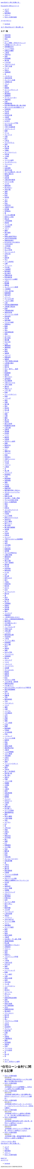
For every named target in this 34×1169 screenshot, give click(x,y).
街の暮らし (8, 808)
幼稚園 (7, 486)
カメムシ (8, 799)
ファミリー (8, 265)
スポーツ (8, 465)
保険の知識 (8, 746)
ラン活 (7, 984)
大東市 (7, 789)
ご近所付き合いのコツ (12, 617)
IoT (6, 824)
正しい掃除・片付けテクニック (15, 43)
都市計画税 (8, 935)
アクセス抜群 (9, 322)
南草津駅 (8, 320)
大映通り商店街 (10, 306)
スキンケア (8, 660)
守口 (6, 259)
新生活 (7, 219)
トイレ (7, 435)
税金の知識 (8, 1003)
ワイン (7, 923)
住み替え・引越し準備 (12, 498)
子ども (7, 996)
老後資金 (8, 99)
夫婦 (6, 234)
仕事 (6, 263)
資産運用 (8, 925)
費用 (6, 230)
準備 (6, 830)
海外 (6, 349)
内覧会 (7, 535)
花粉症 (7, 1036)
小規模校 (8, 289)
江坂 (6, 302)
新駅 (6, 414)
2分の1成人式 (9, 919)
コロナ (7, 1023)
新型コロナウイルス (11, 517)
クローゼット (9, 703)
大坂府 (7, 117)
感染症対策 (8, 312)
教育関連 (8, 478)
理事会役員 (8, 275)
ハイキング (8, 736)
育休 (6, 953)
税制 (6, 334)
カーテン (8, 547)
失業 (6, 136)
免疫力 (7, 777)
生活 (6, 590)
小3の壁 (7, 909)
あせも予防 (8, 652)
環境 (6, 328)
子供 (6, 701)
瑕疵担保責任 (9, 240)
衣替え (7, 832)
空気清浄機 (8, 861)
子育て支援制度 (10, 127)
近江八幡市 (8, 521)
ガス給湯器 (8, 732)
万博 (6, 476)
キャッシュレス (10, 252)
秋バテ (7, 601)
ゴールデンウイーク (11, 510)
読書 (6, 1032)
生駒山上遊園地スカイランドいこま (17, 880)
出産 (6, 101)
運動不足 (8, 451)
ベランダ (8, 398)
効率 (6, 900)
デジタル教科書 (10, 215)
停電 (6, 1046)
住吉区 (7, 533)
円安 (6, 734)
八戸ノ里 (8, 390)
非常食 (7, 154)
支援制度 (8, 72)
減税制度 (8, 347)
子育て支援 (8, 66)
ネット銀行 (8, 974)
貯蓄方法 (8, 898)
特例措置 (8, 642)
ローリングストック (11, 90)
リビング (8, 355)
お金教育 (8, 269)
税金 (6, 742)
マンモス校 (8, 225)
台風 (6, 976)
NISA (6, 1007)
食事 (6, 841)
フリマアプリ (9, 666)
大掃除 (7, 785)
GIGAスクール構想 (11, 279)
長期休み (8, 324)
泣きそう (8, 894)
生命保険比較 (9, 332)
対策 (6, 931)
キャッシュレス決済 (11, 314)
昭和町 (7, 797)
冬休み (7, 968)
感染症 (7, 648)
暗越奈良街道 (9, 1009)
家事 (6, 726)
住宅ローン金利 (10, 441)
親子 (6, 580)
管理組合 (8, 211)
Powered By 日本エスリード (10, 6)
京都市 (7, 494)
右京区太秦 (8, 115)
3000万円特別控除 (11, 238)
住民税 (7, 439)
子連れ (7, 582)
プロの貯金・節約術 (11, 681)
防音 (6, 853)
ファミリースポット (11, 763)
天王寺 (7, 92)
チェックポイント (11, 394)
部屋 (6, 455)
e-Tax (6, 343)
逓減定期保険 (9, 941)
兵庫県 (7, 872)
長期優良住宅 (9, 47)
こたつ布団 (8, 723)
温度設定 (8, 886)
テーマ (7, 68)
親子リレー (8, 523)
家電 (6, 791)
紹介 (6, 138)
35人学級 (8, 847)
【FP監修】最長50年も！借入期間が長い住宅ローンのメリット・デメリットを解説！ (18, 1096)
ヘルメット (8, 664)
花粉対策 (8, 35)
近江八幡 (8, 644)
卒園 (6, 779)
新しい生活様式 (10, 771)
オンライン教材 (10, 902)
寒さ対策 (8, 338)
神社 (6, 406)
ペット (7, 412)
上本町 (7, 156)
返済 (6, 597)
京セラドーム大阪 (11, 878)
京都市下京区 (9, 207)
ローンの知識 (9, 810)
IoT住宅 (7, 121)
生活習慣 (8, 1042)
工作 (6, 715)
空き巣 (7, 318)
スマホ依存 (8, 1050)
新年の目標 (8, 978)
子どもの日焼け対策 (11, 500)
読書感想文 (8, 1038)
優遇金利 (8, 345)
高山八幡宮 (8, 816)
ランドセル (8, 1048)
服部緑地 (8, 557)
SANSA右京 (9, 244)
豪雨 (6, 1040)
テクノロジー (9, 1013)
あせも (7, 588)
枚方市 (7, 1015)
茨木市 (7, 1001)
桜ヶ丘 (7, 1054)
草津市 (7, 422)
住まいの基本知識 (11, 17)
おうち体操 (8, 515)
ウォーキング (9, 911)
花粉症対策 (8, 78)
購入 (6, 839)
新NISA (7, 990)
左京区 (7, 882)
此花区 (7, 433)
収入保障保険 (9, 1005)
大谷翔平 (8, 226)
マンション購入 (10, 640)
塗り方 (7, 693)
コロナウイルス (10, 64)
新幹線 (7, 375)
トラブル (8, 711)
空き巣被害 (8, 380)
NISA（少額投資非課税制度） (15, 619)
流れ (6, 330)
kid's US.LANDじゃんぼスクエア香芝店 (18, 687)
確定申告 (8, 621)
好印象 (7, 209)
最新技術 (8, 185)
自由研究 (8, 1027)
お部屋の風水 (9, 363)
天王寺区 (8, 982)
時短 (6, 855)
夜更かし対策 (9, 217)
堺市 (6, 201)
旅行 (6, 256)
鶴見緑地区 (8, 699)
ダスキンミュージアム (12, 492)
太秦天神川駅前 (10, 180)
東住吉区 (8, 806)
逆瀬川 (7, 605)
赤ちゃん (8, 994)
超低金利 (8, 316)
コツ (6, 199)
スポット (8, 15)
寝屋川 (7, 447)
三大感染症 (8, 713)
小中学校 (8, 119)
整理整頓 (8, 896)
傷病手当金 (8, 170)
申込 (6, 203)
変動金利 (8, 357)
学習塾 (7, 176)
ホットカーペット (11, 152)
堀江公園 (8, 560)
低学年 (7, 1025)
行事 (6, 416)
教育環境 (8, 13)
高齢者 (7, 695)
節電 (6, 980)
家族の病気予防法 (11, 236)
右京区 (7, 558)
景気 (6, 193)
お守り (7, 281)
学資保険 (8, 37)
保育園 (7, 551)
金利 (6, 543)
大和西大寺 (8, 82)
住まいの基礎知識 (11, 502)
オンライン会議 (10, 80)
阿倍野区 (8, 474)
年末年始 (8, 568)
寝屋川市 (8, 512)
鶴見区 (7, 437)
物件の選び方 (9, 174)
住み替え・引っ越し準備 (13, 939)
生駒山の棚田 (9, 50)
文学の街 (8, 254)
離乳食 (7, 851)
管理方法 (8, 205)
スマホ (7, 183)
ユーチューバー (10, 591)
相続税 (7, 609)
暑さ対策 (8, 525)
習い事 (7, 146)
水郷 (6, 709)
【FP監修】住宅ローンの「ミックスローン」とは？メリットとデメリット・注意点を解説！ (19, 1106)
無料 (6, 966)
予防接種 (8, 756)
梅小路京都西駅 (10, 527)
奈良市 (7, 113)
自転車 (7, 599)
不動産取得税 (9, 310)
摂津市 (7, 223)
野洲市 (7, 672)
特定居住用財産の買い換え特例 (15, 105)
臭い (6, 1019)
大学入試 (8, 828)
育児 (6, 646)
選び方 (7, 420)
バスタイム (8, 76)
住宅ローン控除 (10, 679)
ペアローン (8, 917)
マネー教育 (8, 754)
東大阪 (7, 60)
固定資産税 (8, 870)
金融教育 (8, 95)
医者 (6, 308)
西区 (6, 814)
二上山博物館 (9, 752)
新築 (6, 396)
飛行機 (7, 340)
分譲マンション (10, 459)
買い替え (8, 775)
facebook (7, 24)
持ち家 (7, 576)
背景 (6, 144)
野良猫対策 (8, 277)
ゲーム (7, 133)
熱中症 (7, 866)
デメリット (8, 1029)
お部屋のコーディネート (13, 45)
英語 (6, 717)
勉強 (6, 933)
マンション (8, 164)
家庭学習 (8, 488)
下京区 (7, 463)
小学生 (7, 638)
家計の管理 (8, 424)
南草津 (7, 258)
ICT (6, 843)
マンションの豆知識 (11, 874)
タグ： (12, 1061)
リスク (7, 705)
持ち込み (8, 248)
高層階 (7, 783)
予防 (6, 697)
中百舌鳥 (8, 857)
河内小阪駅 (8, 125)
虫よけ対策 (8, 250)
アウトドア (8, 472)
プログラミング (10, 892)
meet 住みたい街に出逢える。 (11, 2)
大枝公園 (8, 631)
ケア (6, 449)
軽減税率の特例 (10, 425)
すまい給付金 (9, 291)
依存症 (7, 197)
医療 (6, 131)
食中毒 (7, 404)
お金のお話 (8, 962)
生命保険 (8, 168)
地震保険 (8, 480)
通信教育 (8, 93)
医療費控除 (8, 103)
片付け (7, 484)
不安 (6, 958)
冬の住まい (8, 187)
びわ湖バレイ (9, 685)
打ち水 (7, 461)
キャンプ (8, 537)
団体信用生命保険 (11, 998)
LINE (6, 724)
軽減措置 (8, 373)
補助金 (7, 285)
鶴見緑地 (8, 570)
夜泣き (7, 658)
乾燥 (6, 392)
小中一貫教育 (9, 562)
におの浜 (8, 62)
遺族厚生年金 (9, 748)
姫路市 (7, 674)
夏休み (7, 386)
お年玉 (7, 140)
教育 (6, 929)
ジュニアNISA (9, 48)
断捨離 (7, 283)
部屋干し (8, 954)
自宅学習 (8, 837)
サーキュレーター (11, 97)
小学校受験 (8, 221)
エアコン (8, 822)
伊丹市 (7, 676)
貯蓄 (6, 833)
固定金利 (8, 295)
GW (6, 574)
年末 (6, 849)
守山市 (7, 111)
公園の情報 (8, 555)
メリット (8, 297)
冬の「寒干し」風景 (11, 369)
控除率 (7, 148)
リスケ (7, 662)
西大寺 (7, 593)
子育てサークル (10, 382)
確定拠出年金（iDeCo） (13, 490)
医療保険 (8, 549)
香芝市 (7, 367)
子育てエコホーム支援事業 (14, 539)
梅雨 (6, 86)
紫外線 (7, 564)
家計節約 (8, 232)
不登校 (7, 513)
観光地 (7, 586)
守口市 (7, 566)
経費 (6, 719)
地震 (6, 541)
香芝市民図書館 (10, 689)
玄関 (6, 744)
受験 (6, 721)
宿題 (6, 56)
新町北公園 (8, 496)
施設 (6, 906)
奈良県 (7, 178)
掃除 (6, 482)
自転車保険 (8, 793)
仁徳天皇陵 (8, 913)
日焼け (7, 757)
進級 (6, 650)
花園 (6, 402)
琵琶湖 (7, 607)
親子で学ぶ (8, 904)
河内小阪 (8, 189)
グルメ (7, 84)
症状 (6, 691)
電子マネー (8, 377)
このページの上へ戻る (8, 1141)
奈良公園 (8, 625)
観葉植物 (8, 293)
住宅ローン (8, 801)
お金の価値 (8, 818)
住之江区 (8, 342)
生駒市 (7, 429)
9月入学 (7, 964)
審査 (6, 418)
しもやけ (8, 633)
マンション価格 (10, 921)
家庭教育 (8, 615)
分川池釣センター (11, 623)
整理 (6, 767)
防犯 (6, 195)
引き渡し (8, 267)
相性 (6, 371)
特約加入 (8, 457)
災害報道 (8, 603)
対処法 (7, 508)
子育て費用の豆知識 (11, 361)
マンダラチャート (11, 162)
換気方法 (8, 835)
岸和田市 (8, 947)
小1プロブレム (9, 142)
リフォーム (8, 992)
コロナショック (10, 129)
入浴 (6, 531)
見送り (7, 70)
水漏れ (7, 150)
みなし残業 (8, 888)
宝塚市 (7, 795)
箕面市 (7, 1044)
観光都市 (8, 271)
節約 (6, 400)
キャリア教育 (9, 927)
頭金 (6, 158)
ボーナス (8, 336)
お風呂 (7, 467)
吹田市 (7, 365)
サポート (8, 949)
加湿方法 (8, 519)
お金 (6, 166)
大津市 (7, 802)
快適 (6, 951)
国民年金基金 (9, 683)
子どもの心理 (9, 299)
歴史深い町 (8, 773)
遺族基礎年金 (9, 812)
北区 (6, 820)
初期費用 (8, 845)
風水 (6, 611)
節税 (6, 999)
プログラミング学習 (11, 956)
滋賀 (6, 191)
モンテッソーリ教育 (11, 287)
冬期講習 (8, 656)
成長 (6, 884)
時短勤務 (8, 58)
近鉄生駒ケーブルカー (12, 945)
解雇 (6, 326)
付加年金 (8, 876)
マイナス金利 (9, 160)
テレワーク (8, 135)
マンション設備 (10, 738)
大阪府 (7, 937)
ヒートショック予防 (11, 123)
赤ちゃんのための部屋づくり (14, 107)
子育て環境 (8, 384)
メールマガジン (6, 20)
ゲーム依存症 (9, 261)
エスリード (4, 1160)
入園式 (7, 765)
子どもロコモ (9, 670)
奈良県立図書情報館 (11, 304)
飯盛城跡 (8, 728)
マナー (7, 228)
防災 (6, 678)
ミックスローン (10, 986)
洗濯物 (7, 890)
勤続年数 (8, 908)
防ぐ (6, 1034)
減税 (6, 707)
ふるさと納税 (9, 301)
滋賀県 (7, 353)
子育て (7, 11)
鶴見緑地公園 (9, 635)
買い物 (7, 470)
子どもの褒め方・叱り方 (13, 172)
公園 (6, 804)
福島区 (7, 359)
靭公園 (7, 943)
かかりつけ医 (9, 181)
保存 (6, 988)
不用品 (7, 730)
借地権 (7, 431)
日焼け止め (8, 629)
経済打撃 (8, 1031)
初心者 (7, 410)
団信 (6, 39)
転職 (6, 972)
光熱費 (7, 668)
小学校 (7, 960)
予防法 (7, 769)
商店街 (7, 408)
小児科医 (8, 246)
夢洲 (6, 351)
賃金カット (8, 388)
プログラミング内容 (11, 1021)
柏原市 (7, 740)
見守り (7, 759)
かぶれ (7, 572)
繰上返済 (8, 273)
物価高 (7, 88)
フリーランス (9, 654)
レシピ (7, 41)
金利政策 (8, 379)
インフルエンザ (10, 627)
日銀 (6, 506)
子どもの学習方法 (11, 553)
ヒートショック (10, 970)
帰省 (6, 504)
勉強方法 (8, 445)
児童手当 (8, 54)
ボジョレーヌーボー (11, 859)
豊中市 (7, 868)
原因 (6, 761)
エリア (7, 9)
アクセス (8, 453)
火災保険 (8, 545)
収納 (6, 787)
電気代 (7, 915)
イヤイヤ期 (8, 781)
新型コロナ (8, 578)
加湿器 (7, 529)
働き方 (7, 1017)
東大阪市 (8, 1011)
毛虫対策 (8, 636)
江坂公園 (8, 427)
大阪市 (7, 750)
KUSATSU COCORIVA (12, 242)
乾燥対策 (8, 584)
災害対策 (8, 109)
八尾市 (7, 52)
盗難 (6, 443)
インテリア (8, 613)
